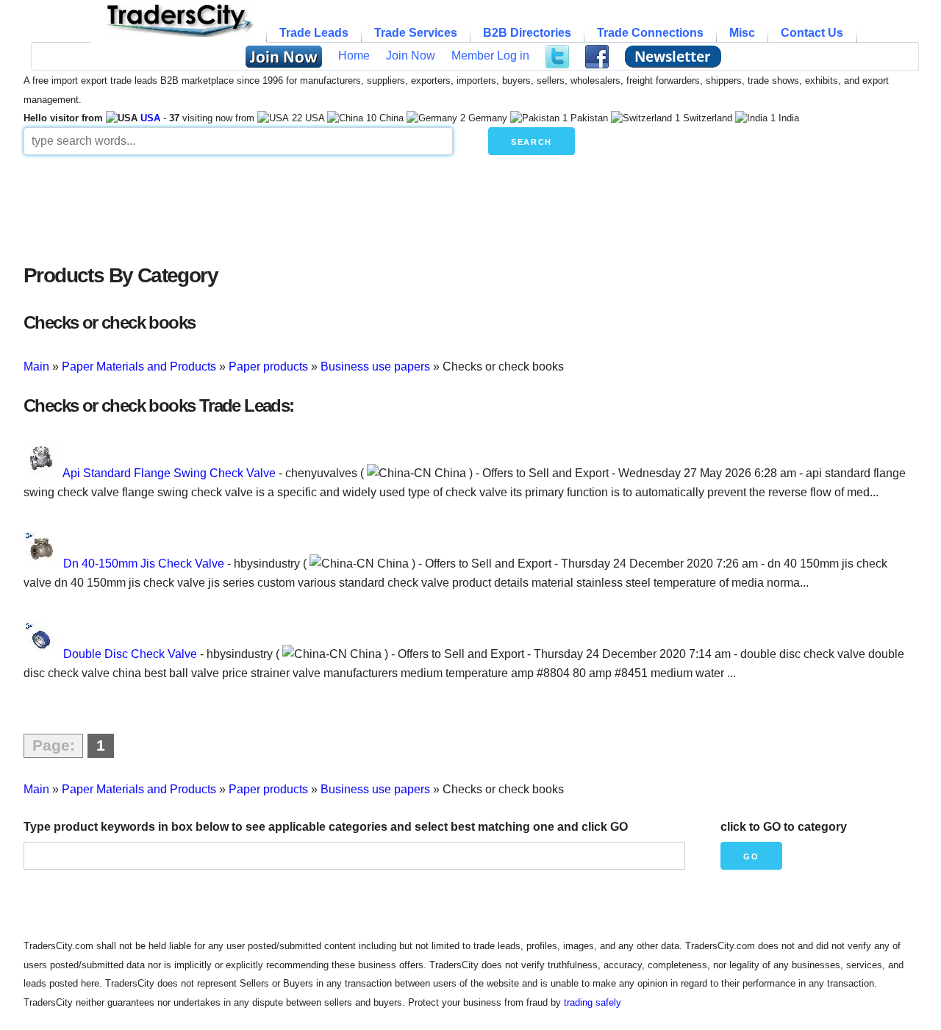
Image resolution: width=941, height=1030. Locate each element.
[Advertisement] (380, 206)
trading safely (592, 1002)
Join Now (410, 55)
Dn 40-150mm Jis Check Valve (143, 563)
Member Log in (490, 55)
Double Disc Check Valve (130, 654)
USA (150, 118)
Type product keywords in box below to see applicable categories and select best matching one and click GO (326, 826)
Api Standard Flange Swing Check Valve (169, 473)
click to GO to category (783, 826)
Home (354, 55)
